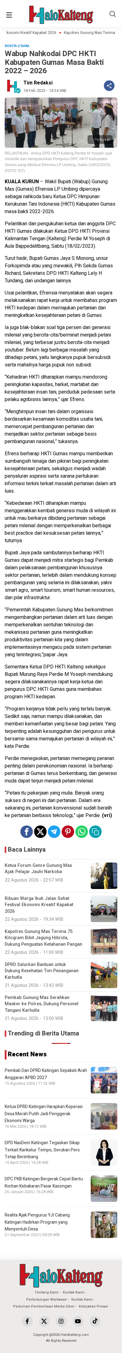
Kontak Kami (73, 1292)
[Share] (109, 85)
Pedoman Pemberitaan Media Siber (43, 1306)
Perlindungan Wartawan (46, 1299)
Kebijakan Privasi (93, 1306)
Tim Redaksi (38, 83)
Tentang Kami (46, 1292)
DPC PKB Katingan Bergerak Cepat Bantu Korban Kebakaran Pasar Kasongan (44, 1182)
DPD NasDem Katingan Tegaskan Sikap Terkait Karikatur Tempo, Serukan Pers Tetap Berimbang (42, 1150)
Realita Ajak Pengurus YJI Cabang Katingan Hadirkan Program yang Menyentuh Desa (37, 1222)
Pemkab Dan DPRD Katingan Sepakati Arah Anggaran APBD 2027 (46, 1074)
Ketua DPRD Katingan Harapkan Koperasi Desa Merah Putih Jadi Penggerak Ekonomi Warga (44, 1113)
